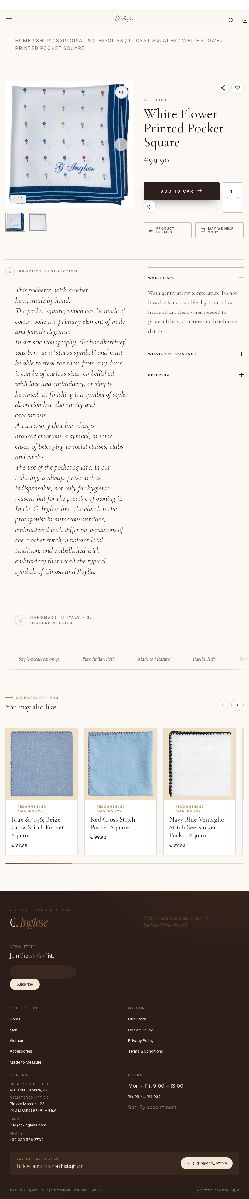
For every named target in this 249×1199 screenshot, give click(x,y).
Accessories (21, 1051)
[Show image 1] (15, 222)
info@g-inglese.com (28, 1125)
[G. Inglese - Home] (124, 19)
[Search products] (230, 20)
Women (16, 1040)
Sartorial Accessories (90, 40)
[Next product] (237, 705)
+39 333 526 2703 (27, 1139)
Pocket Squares (153, 40)
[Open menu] (9, 20)
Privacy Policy (141, 1040)
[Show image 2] (37, 222)
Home (23, 40)
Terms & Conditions (145, 1051)
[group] (69, 144)
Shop (43, 40)
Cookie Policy (140, 1030)
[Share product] (223, 88)
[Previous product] (223, 705)
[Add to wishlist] (237, 88)
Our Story (137, 1019)
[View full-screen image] (121, 92)
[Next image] (121, 144)
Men (13, 1030)
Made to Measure (25, 1062)
